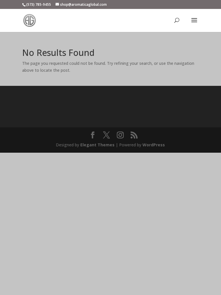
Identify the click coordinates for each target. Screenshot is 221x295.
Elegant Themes (97, 145)
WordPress (153, 145)
